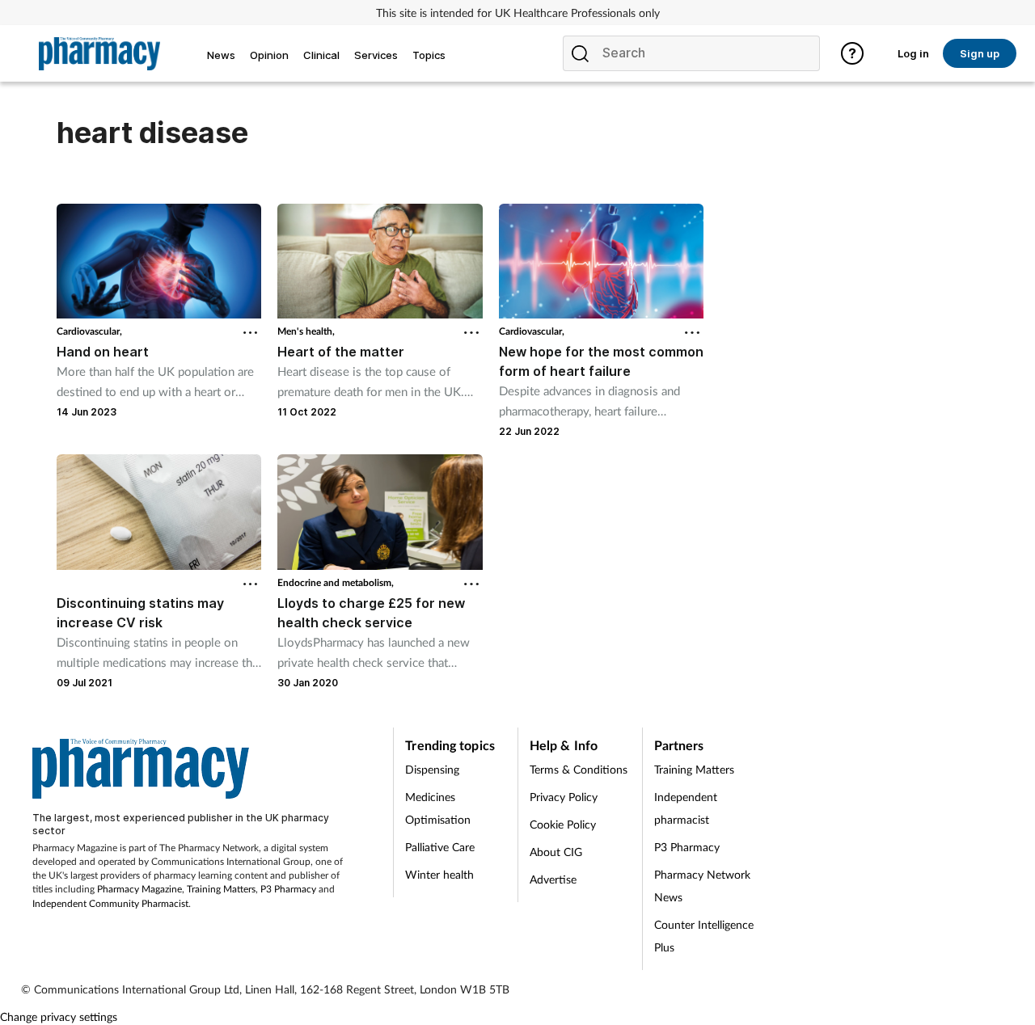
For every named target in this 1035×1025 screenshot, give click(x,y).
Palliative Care (440, 847)
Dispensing (432, 769)
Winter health (439, 874)
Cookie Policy (563, 824)
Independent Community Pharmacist (110, 903)
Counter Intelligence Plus (704, 935)
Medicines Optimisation (438, 808)
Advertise (553, 879)
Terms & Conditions (578, 769)
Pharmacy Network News (702, 885)
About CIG (556, 851)
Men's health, (306, 331)
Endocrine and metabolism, (335, 582)
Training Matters (221, 889)
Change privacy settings (58, 1016)
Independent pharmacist (685, 808)
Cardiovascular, (89, 331)
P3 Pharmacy (288, 889)
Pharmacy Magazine (139, 889)
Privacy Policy (564, 797)
